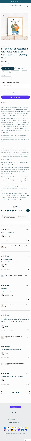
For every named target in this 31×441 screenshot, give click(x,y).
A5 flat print (20, 68)
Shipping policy (24, 435)
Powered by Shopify (17, 433)
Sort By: (21, 225)
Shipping (9, 63)
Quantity (3, 75)
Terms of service (16, 435)
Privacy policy (8, 435)
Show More (3, 322)
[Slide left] (12, 44)
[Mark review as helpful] (28, 240)
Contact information (16, 438)
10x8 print (5, 71)
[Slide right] (18, 44)
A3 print (24, 71)
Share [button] (4, 102)
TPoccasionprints (9, 433)
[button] (3, 5)
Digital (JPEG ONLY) (8, 68)
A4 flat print (15, 71)
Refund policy (25, 433)
